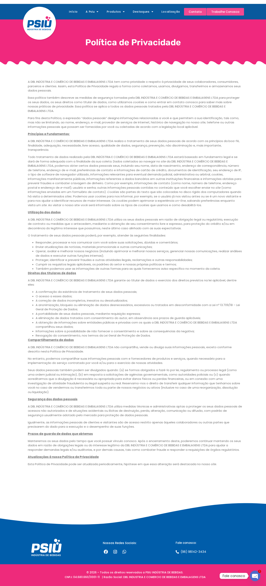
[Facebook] (106, 552)
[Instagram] (115, 552)
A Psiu (90, 12)
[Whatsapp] (124, 552)
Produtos (114, 12)
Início (73, 12)
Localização (170, 12)
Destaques (141, 12)
